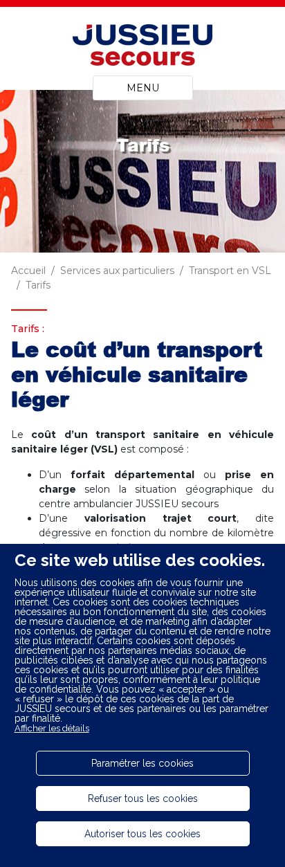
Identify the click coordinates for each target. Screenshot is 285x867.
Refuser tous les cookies (143, 798)
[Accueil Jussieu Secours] (142, 46)
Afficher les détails (52, 728)
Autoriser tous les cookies (142, 833)
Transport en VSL (230, 270)
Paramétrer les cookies (142, 763)
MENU (143, 88)
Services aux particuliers (117, 270)
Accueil (28, 270)
